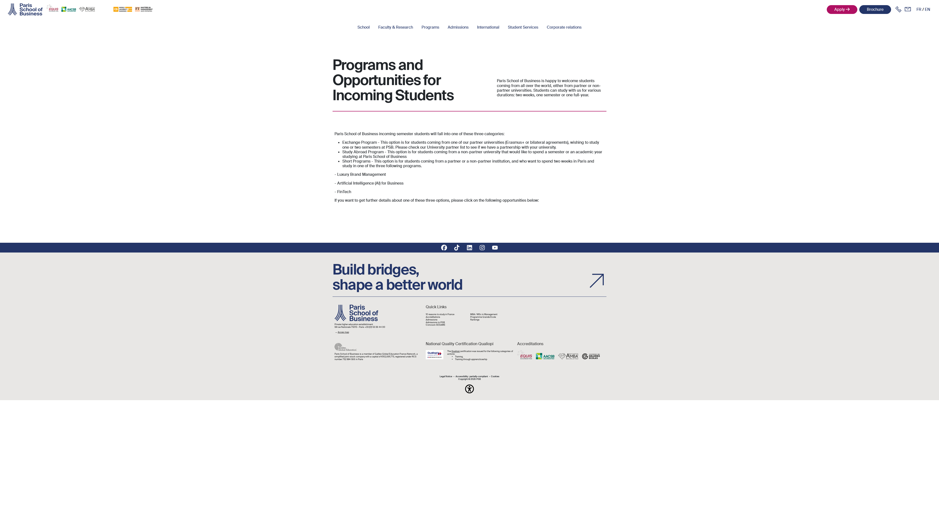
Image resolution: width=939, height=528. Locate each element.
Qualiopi (455, 351)
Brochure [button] (875, 9)
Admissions (458, 27)
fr (919, 9)
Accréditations (433, 317)
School (364, 27)
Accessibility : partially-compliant (472, 376)
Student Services (523, 27)
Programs (430, 27)
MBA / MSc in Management (483, 314)
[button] (469, 389)
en (927, 9)
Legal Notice (446, 376)
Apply (839, 9)
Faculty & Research (395, 27)
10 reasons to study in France (440, 314)
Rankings (475, 320)
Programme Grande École (483, 317)
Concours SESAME (435, 325)
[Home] (25, 9)
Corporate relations (564, 27)
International (488, 27)
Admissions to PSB (435, 322)
